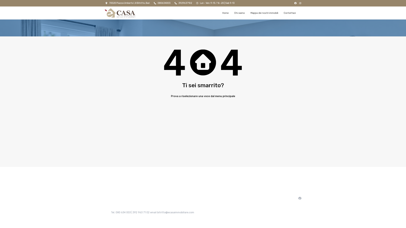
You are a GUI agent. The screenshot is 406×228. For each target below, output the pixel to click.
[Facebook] (295, 3)
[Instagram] (300, 3)
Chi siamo (239, 13)
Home (225, 13)
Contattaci (290, 13)
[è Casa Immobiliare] (120, 13)
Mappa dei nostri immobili (264, 13)
